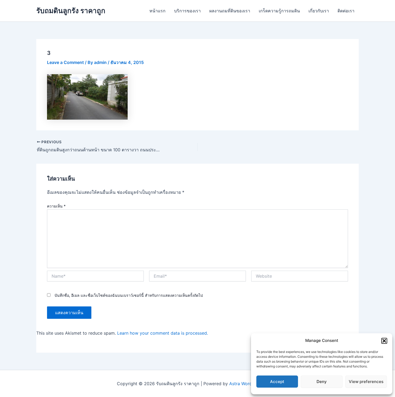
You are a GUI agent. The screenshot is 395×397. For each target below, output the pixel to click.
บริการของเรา (187, 10)
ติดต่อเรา (345, 10)
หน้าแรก (157, 10)
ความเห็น (56, 206)
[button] (384, 341)
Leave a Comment (65, 62)
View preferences (366, 381)
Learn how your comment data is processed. (162, 333)
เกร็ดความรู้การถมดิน (279, 10)
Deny (322, 381)
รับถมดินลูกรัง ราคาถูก (70, 10)
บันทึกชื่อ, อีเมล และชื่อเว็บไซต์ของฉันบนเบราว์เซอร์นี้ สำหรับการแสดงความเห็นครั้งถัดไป (129, 295)
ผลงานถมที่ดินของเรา (229, 10)
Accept (277, 381)
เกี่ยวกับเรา (318, 10)
